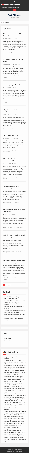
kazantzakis (6, 52)
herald (9, 128)
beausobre (6, 277)
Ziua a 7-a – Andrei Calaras (11, 135)
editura (5, 128)
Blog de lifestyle (8, 338)
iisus (5, 75)
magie (16, 101)
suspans (16, 150)
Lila (5, 345)
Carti (16, 38)
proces (8, 75)
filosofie (6, 202)
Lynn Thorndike (11, 101)
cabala (5, 177)
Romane (16, 138)
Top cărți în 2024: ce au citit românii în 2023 (14, 300)
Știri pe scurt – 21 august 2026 (11, 374)
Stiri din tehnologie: (11, 352)
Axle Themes (19, 451)
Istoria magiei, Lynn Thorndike (12, 85)
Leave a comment (19, 52)
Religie (11, 52)
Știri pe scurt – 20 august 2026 (11, 427)
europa (5, 101)
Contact (6, 343)
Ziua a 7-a (20, 150)
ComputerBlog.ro (8, 340)
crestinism (12, 177)
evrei (5, 227)
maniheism (11, 277)
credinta (9, 251)
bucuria (5, 251)
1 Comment (16, 202)
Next (9, 285)
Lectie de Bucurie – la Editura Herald (14, 235)
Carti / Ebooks (14, 15)
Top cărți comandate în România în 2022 (14, 322)
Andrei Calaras (7, 150)
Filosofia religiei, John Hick (11, 186)
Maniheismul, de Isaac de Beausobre (14, 260)
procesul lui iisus (13, 75)
